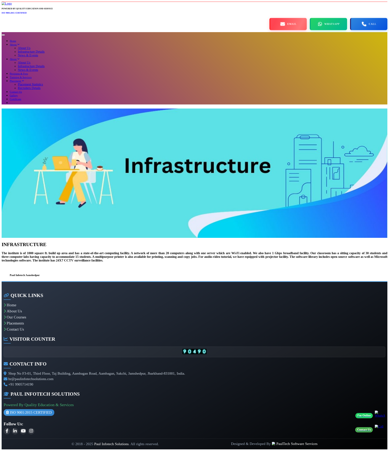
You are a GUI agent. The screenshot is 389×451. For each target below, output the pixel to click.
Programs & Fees (19, 73)
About (13, 44)
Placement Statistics (30, 84)
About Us (24, 48)
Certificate (15, 99)
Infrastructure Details (31, 51)
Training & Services (21, 77)
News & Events (28, 55)
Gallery (14, 95)
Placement (16, 80)
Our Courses (16, 317)
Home (13, 40)
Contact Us (16, 91)
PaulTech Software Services (296, 444)
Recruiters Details (29, 88)
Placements (15, 323)
